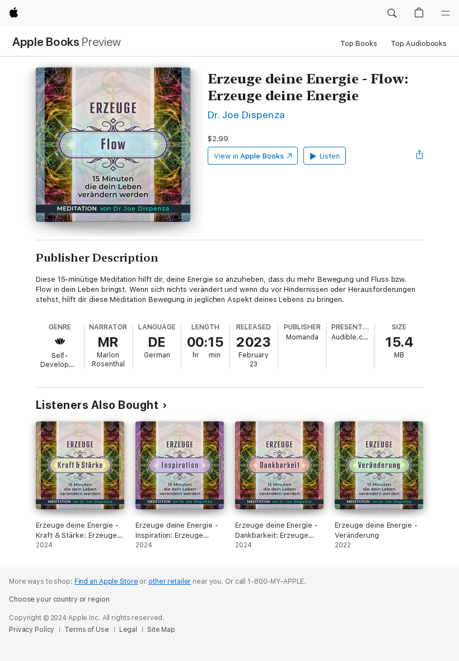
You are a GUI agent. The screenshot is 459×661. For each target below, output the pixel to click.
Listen (330, 156)
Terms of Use (86, 630)
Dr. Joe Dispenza (246, 114)
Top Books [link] (358, 43)
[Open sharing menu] (420, 156)
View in (249, 156)
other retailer (169, 581)
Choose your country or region (59, 599)
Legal (128, 630)
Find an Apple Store (106, 581)
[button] (391, 13)
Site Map (161, 630)
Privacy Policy (31, 630)
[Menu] (445, 13)
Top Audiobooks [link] (419, 43)
